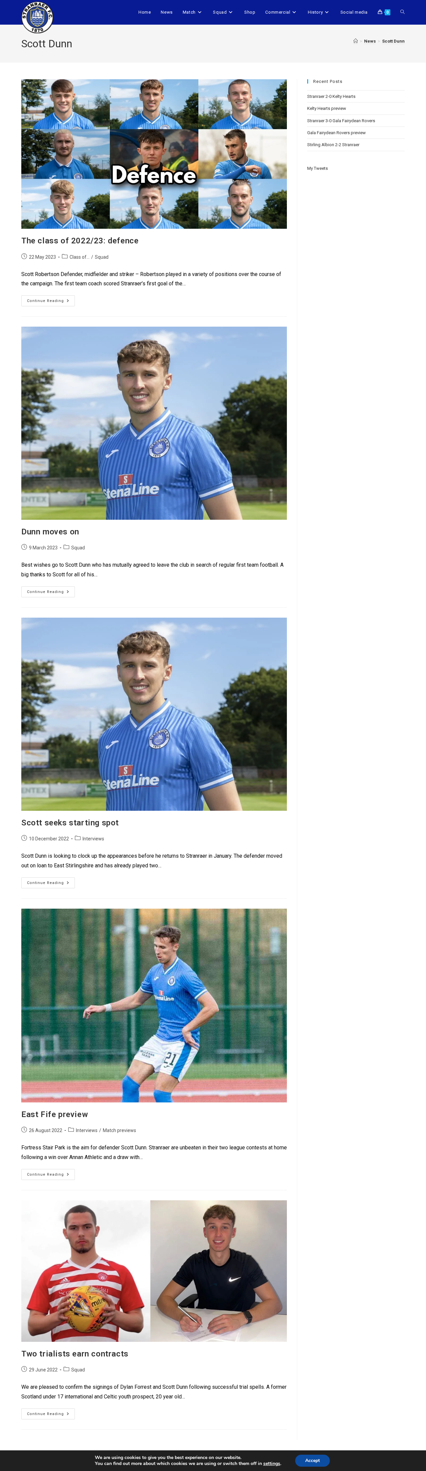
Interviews (93, 838)
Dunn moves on (50, 531)
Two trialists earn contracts (74, 1353)
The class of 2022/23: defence (79, 240)
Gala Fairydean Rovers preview (336, 132)
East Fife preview (54, 1114)
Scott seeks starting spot (70, 822)
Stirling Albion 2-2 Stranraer (333, 144)
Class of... (80, 257)
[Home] (355, 41)
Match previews (119, 1130)
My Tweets (317, 168)
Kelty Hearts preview (326, 108)
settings (271, 1464)
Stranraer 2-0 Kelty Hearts (331, 96)
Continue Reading (51, 299)
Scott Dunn (393, 41)
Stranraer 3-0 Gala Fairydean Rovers (341, 120)
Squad (101, 257)
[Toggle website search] (402, 12)
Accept (312, 1460)
